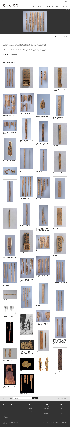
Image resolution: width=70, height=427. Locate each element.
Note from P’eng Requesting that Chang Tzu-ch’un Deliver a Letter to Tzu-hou (60, 372)
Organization (46, 413)
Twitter (60, 411)
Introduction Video (47, 406)
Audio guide (31, 410)
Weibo (60, 415)
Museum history (47, 408)
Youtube (60, 413)
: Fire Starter (25, 89)
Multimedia (58, 6)
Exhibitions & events (40, 6)
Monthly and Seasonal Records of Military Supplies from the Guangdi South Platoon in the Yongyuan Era (26, 352)
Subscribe (35, 398)
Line (60, 410)
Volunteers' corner (45, 422)
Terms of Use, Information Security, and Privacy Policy (58, 422)
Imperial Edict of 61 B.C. (7, 360)
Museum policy (31, 406)
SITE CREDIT (6, 423)
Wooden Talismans (23, 393)
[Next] (68, 21)
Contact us (46, 415)
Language (65, 1)
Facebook (61, 406)
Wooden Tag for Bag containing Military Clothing (9, 387)
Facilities (30, 413)
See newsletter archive (62, 398)
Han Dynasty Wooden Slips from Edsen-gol (18, 36)
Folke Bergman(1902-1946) (25, 335)
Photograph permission (33, 415)
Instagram (61, 408)
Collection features (47, 410)
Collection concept (47, 411)
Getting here (31, 411)
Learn (53, 6)
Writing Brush (39, 351)
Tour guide (30, 408)
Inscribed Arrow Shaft (7, 343)
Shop (63, 6)
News (61, 1)
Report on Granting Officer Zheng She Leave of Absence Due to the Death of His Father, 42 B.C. (42, 374)
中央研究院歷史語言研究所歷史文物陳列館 (10, 5)
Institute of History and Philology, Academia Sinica (10, 422)
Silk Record (22, 370)
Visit (34, 6)
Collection (48, 6)
